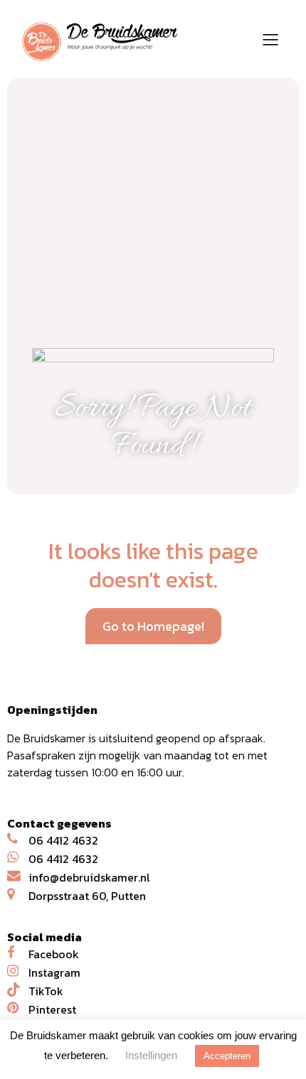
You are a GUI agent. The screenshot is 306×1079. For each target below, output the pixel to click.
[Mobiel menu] (270, 39)
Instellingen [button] (151, 1055)
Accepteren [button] (227, 1056)
